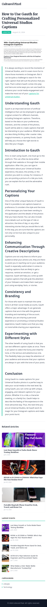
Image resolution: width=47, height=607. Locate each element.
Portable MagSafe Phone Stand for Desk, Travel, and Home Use (21, 506)
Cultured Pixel (11, 4)
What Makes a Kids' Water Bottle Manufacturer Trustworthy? (22, 567)
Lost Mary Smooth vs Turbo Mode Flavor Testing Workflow (25, 526)
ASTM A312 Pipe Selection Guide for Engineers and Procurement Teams (24, 557)
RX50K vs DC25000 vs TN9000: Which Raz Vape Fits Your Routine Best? (26, 536)
